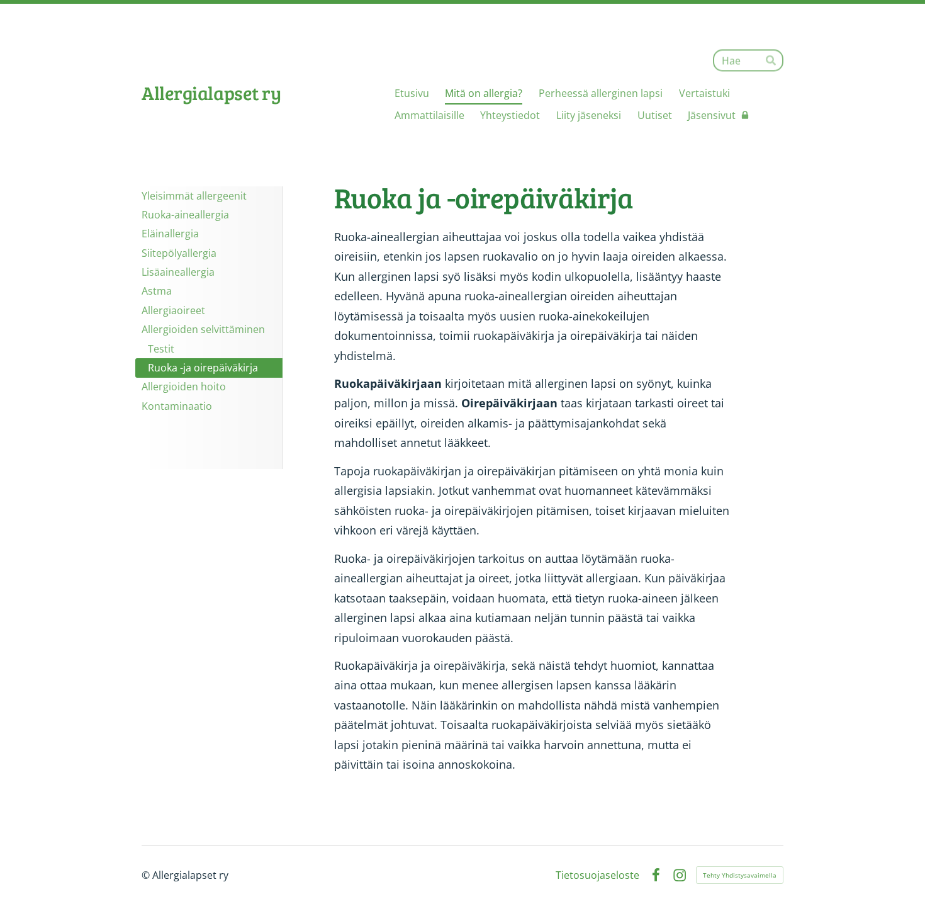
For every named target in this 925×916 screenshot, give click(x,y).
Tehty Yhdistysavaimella (739, 875)
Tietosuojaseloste (597, 875)
